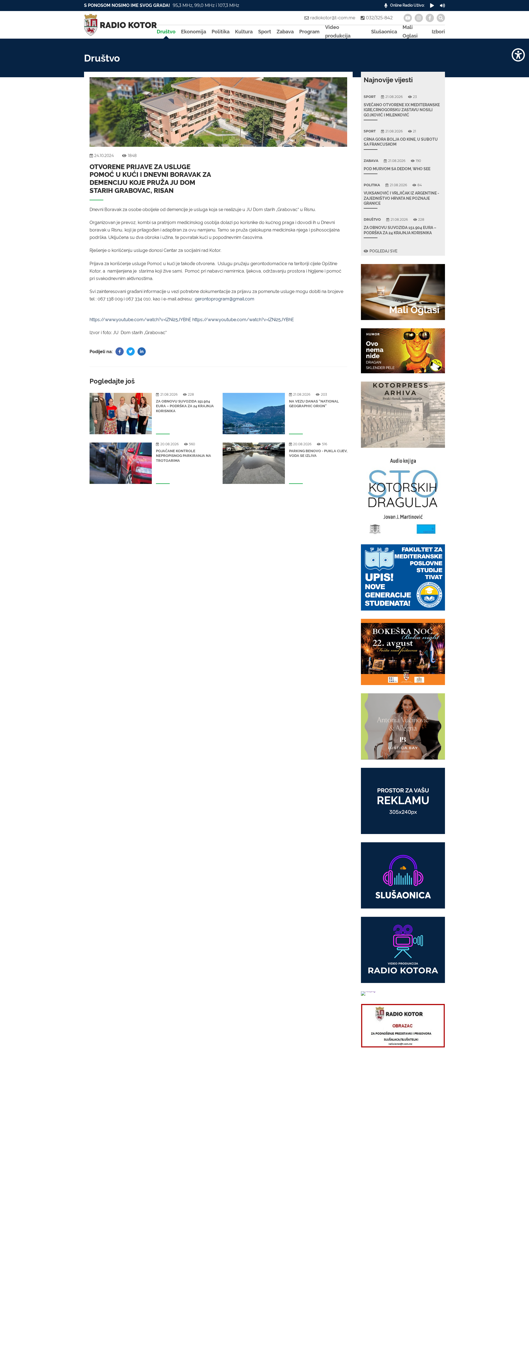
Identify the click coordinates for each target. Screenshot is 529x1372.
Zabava (285, 31)
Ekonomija (193, 31)
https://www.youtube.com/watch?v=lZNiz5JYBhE (140, 319)
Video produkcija (337, 32)
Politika (221, 31)
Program (309, 31)
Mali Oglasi (410, 32)
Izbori (438, 31)
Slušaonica (384, 31)
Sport (264, 31)
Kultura (244, 31)
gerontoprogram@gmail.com (224, 299)
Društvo (166, 31)
